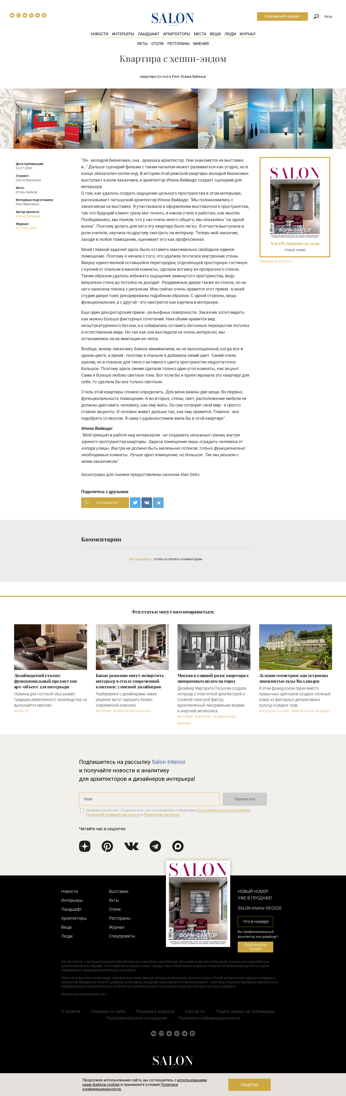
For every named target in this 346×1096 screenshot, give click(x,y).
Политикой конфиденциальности (113, 815)
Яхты (142, 43)
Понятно (249, 1085)
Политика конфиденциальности (209, 1017)
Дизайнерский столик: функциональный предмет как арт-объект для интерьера (45, 681)
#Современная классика (132, 711)
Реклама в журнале (155, 1011)
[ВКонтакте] (146, 502)
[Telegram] (158, 502)
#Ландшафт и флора (274, 711)
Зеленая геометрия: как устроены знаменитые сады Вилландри (293, 678)
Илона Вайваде (28, 216)
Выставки (118, 891)
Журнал (247, 34)
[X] (135, 502)
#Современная (224, 716)
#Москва (184, 723)
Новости (99, 34)
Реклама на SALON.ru (276, 261)
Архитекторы (176, 34)
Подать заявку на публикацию (245, 1011)
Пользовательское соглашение (136, 1017)
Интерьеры (123, 34)
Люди (230, 34)
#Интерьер (103, 711)
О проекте (70, 1011)
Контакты (195, 1011)
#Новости (21, 711)
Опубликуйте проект (282, 16)
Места (200, 34)
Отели (157, 43)
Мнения (201, 43)
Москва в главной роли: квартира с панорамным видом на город (213, 678)
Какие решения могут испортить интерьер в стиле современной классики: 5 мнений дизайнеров (130, 681)
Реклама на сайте (108, 1011)
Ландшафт (148, 34)
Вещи (215, 34)
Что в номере (256, 921)
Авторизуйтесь (140, 559)
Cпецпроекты (122, 936)
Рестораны (178, 43)
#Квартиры (203, 716)
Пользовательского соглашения (223, 810)
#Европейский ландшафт (311, 711)
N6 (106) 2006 (26, 228)
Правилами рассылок (162, 815)
